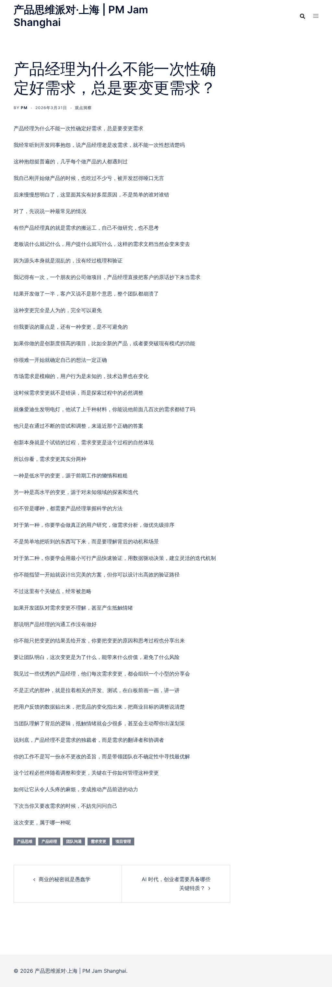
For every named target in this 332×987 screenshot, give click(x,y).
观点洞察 (83, 107)
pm (24, 107)
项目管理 (123, 841)
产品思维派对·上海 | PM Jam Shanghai (81, 15)
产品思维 (24, 841)
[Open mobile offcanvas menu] (315, 16)
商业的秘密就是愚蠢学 (64, 879)
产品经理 (49, 841)
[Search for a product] (302, 16)
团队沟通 (74, 841)
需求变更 (98, 841)
